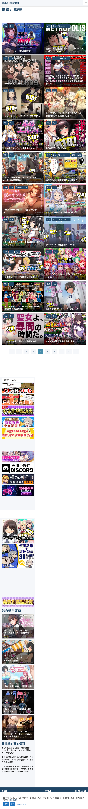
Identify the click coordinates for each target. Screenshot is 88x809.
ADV (5, 90)
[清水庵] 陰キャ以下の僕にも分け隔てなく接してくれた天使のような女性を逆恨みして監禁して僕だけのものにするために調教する (64, 79)
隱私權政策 (13, 800)
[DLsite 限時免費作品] (18, 606)
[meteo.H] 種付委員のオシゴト (61, 244)
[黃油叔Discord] (18, 472)
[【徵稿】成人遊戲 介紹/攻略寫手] (18, 495)
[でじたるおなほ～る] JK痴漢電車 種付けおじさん (21, 243)
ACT (5, 123)
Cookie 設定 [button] (21, 804)
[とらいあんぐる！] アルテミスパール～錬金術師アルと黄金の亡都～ (64, 114)
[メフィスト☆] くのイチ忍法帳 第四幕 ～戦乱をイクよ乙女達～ (21, 307)
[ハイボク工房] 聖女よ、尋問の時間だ (21, 341)
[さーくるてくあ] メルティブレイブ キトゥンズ (65, 275)
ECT (5, 58)
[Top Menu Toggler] (85, 2)
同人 (11, 26)
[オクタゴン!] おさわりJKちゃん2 (62, 309)
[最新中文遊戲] (18, 415)
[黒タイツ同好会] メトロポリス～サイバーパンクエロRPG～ (64, 50)
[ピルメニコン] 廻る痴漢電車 (17, 51)
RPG (48, 26)
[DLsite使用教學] (18, 567)
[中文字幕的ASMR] (18, 461)
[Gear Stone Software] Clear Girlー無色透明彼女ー (19, 179)
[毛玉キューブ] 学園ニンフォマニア (19, 276)
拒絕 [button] (12, 804)
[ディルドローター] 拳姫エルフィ (18, 148)
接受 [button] (6, 804)
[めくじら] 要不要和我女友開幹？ (61, 180)
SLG (5, 26)
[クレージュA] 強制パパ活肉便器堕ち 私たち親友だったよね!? (65, 146)
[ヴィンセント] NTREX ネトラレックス (21, 115)
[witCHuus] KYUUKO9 (14, 83)
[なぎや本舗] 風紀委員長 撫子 (60, 341)
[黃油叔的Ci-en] (18, 483)
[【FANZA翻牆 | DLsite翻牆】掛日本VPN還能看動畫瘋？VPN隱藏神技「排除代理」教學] (18, 404)
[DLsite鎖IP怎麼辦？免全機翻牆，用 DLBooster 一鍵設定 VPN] (18, 392)
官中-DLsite (64, 26)
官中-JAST (76, 155)
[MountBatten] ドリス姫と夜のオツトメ (21, 211)
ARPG (49, 252)
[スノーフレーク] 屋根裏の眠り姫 (61, 212)
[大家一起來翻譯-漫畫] (18, 426)
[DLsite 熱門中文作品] (18, 438)
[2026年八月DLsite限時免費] (18, 542)
